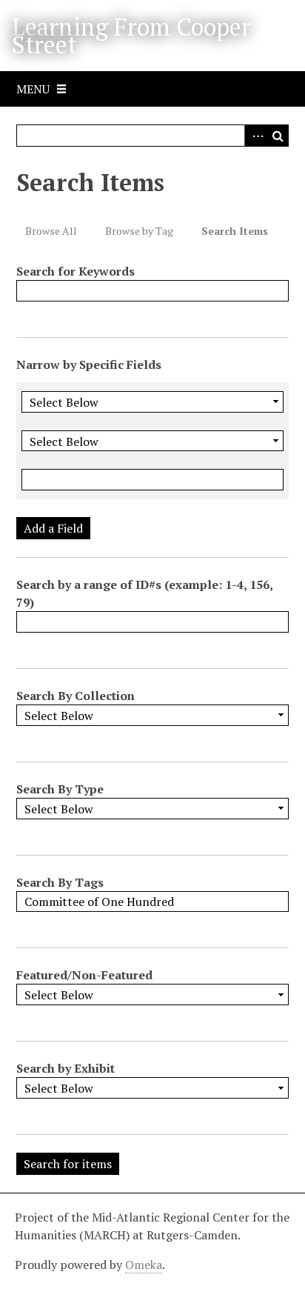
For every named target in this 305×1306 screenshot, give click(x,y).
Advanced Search (255, 135)
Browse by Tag (139, 231)
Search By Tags (60, 882)
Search (278, 135)
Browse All (51, 231)
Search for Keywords (75, 271)
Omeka (143, 1264)
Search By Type (60, 789)
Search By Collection (75, 695)
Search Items (234, 231)
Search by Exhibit (65, 1068)
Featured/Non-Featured (84, 975)
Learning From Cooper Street (131, 35)
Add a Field (53, 528)
